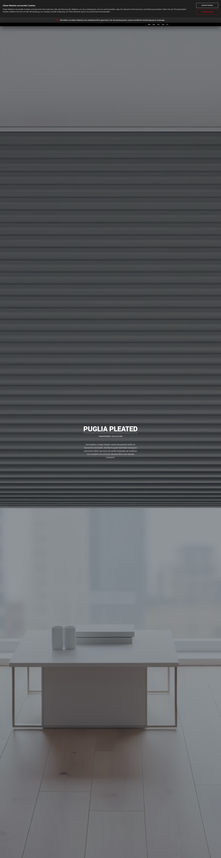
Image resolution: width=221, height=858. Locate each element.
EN (149, 24)
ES (158, 24)
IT (167, 24)
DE (154, 24)
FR (163, 24)
